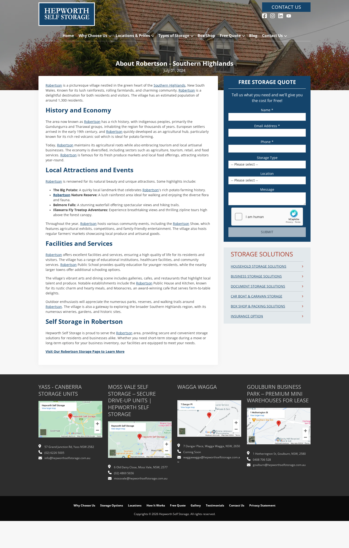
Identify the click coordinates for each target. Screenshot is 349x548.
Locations (134, 505)
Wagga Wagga (197, 387)
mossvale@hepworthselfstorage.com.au (140, 478)
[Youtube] (288, 15)
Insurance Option (247, 316)
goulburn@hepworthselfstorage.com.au (279, 465)
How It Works (155, 505)
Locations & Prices (133, 36)
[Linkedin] (280, 15)
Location (267, 174)
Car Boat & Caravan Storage (256, 296)
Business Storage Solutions (256, 276)
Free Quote (230, 36)
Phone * (267, 142)
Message (267, 189)
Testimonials (215, 505)
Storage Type (267, 158)
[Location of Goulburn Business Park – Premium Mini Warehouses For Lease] (279, 428)
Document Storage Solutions (258, 286)
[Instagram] (272, 15)
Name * (267, 110)
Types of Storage (173, 36)
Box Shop (206, 36)
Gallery (196, 505)
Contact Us (286, 7)
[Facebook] (264, 15)
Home (68, 36)
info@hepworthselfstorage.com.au (67, 458)
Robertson (54, 85)
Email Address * (267, 126)
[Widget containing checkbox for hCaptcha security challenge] (267, 217)
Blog (253, 36)
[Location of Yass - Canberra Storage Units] (70, 422)
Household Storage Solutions (258, 266)
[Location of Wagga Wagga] (209, 421)
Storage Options (111, 505)
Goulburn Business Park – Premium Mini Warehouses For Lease (278, 394)
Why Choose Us (93, 36)
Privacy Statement (262, 505)
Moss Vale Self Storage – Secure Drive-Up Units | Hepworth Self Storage (132, 400)
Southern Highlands (169, 85)
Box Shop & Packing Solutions (258, 306)
